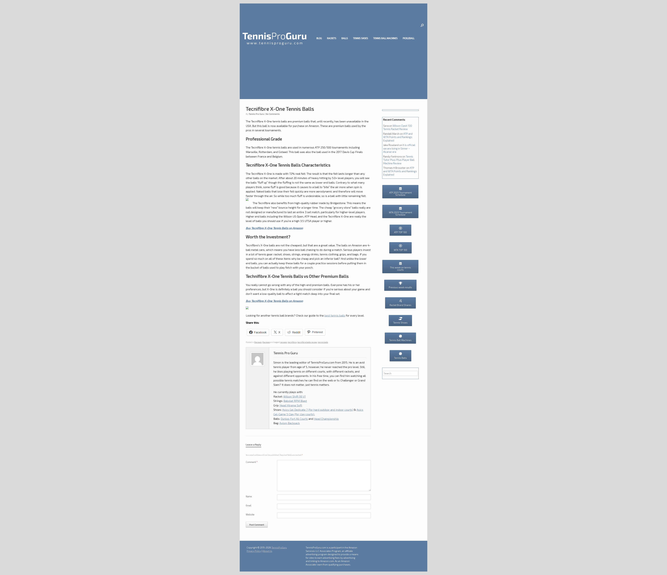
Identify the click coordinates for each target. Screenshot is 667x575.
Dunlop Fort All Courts (294, 418)
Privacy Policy (254, 551)
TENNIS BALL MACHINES (385, 38)
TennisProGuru (279, 547)
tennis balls (323, 342)
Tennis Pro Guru (256, 114)
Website (250, 514)
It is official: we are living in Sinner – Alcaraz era (399, 148)
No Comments (273, 114)
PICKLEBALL (408, 38)
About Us (267, 551)
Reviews (258, 342)
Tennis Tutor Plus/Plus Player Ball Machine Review (398, 160)
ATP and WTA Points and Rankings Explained (398, 137)
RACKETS (331, 38)
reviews (283, 342)
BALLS (344, 38)
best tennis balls (334, 315)
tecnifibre (292, 342)
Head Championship (326, 418)
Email (248, 505)
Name (249, 496)
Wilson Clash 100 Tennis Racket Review (397, 127)
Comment (252, 462)
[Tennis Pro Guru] (274, 38)
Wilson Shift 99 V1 (294, 396)
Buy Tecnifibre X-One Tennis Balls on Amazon (274, 228)
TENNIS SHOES (360, 38)
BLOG (319, 38)
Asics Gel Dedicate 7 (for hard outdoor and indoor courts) (317, 409)
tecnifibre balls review (307, 342)
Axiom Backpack (289, 423)
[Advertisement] (333, 73)
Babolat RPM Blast (295, 400)
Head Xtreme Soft (291, 405)
